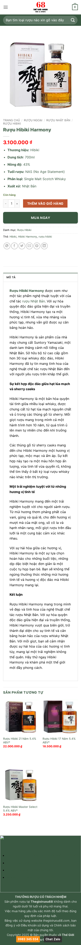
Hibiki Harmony (27, 236)
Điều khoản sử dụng (35, 925)
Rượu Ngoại (33, 120)
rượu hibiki (45, 236)
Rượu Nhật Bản (58, 120)
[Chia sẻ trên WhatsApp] (7, 245)
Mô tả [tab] (11, 277)
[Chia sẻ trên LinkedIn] (44, 245)
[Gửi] (73, 20)
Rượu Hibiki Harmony (27, 291)
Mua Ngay (40, 218)
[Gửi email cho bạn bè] (29, 245)
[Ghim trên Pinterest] (36, 245)
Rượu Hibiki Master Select (20, 806)
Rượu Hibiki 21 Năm (16, 738)
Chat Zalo (52, 939)
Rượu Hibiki (12, 123)
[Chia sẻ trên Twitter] (21, 245)
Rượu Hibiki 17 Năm (55, 738)
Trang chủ (11, 120)
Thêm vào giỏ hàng (45, 204)
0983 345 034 (28, 939)
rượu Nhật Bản (33, 301)
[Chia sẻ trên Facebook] (14, 245)
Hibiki (13, 236)
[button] (5, 7)
